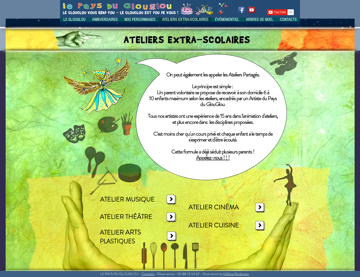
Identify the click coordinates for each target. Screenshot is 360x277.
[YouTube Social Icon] (252, 10)
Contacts (148, 273)
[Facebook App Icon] (241, 10)
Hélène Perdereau (236, 273)
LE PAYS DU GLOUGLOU (119, 273)
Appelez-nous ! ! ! (212, 157)
